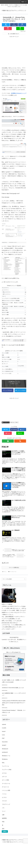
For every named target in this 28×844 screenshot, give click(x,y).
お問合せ (5, 831)
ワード (3, 811)
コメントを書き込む (14, 567)
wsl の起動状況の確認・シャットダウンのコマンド (14, 694)
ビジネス (4, 797)
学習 (3, 821)
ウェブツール (5, 766)
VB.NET (4, 745)
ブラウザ (4, 801)
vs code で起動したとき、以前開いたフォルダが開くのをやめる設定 (14, 681)
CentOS (4, 728)
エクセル (4, 773)
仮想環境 (4, 818)
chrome (13, 422)
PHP (3, 738)
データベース (5, 787)
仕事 (3, 814)
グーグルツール (6, 422)
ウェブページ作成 (6, 769)
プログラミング (6, 804)
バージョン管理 (6, 790)
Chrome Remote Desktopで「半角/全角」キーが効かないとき (14, 711)
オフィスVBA (5, 780)
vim (17, 422)
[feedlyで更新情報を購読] (8, 441)
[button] (25, 579)
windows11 (5, 752)
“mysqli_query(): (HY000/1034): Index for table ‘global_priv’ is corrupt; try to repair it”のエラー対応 (13, 702)
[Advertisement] (14, 51)
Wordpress (5, 759)
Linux (3, 734)
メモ (3, 807)
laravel (3, 731)
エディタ (4, 776)
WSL (3, 762)
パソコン (4, 794)
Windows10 (5, 748)
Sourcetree (5, 741)
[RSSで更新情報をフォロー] (20, 441)
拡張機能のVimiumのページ (18, 93)
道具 (3, 828)
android (4, 724)
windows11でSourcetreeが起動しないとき (13, 687)
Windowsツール (6, 755)
